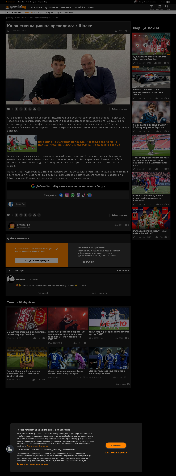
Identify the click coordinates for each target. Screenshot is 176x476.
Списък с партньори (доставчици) (32, 464)
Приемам (116, 445)
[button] (10, 449)
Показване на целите (116, 452)
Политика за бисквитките (39, 446)
